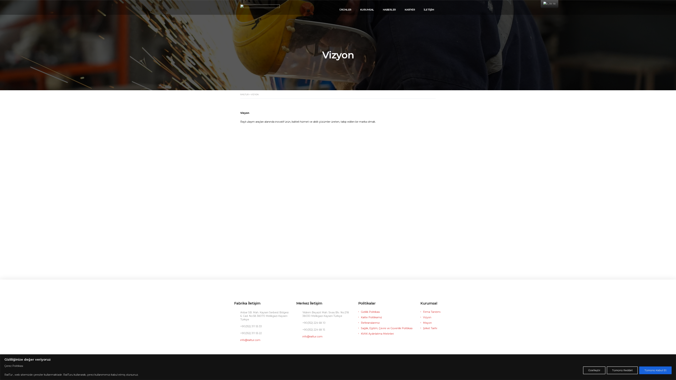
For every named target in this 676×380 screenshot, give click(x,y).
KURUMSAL (367, 9)
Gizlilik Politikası (370, 312)
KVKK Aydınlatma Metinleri (377, 333)
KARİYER (410, 9)
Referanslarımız (370, 322)
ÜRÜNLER (345, 9)
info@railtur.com (250, 340)
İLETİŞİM (429, 9)
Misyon (427, 322)
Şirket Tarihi (430, 328)
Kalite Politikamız (371, 317)
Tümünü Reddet (622, 370)
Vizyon (427, 317)
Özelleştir (594, 370)
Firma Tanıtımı (431, 312)
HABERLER (389, 9)
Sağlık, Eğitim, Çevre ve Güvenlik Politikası (386, 328)
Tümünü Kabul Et (655, 370)
